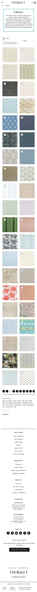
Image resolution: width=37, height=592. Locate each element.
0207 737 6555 (18, 523)
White (3, 402)
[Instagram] (12, 533)
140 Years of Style (18, 487)
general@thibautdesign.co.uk (18, 521)
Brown (30, 402)
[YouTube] (16, 533)
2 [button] (13, 391)
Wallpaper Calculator (18, 473)
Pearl (3, 407)
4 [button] (20, 391)
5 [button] (23, 391)
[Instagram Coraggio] (28, 533)
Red (6, 400)
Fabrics (18, 445)
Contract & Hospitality (18, 493)
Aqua (23, 400)
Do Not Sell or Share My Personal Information (25, 588)
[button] (30, 391)
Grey (3, 404)
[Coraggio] (18, 577)
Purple (30, 400)
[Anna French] (18, 568)
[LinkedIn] (20, 533)
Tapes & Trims (18, 448)
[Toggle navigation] (3, 2)
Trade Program (18, 467)
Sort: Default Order (10, 43)
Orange (10, 400)
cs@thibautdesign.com (18, 508)
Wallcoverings (18, 442)
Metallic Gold (30, 404)
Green (19, 400)
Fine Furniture (18, 451)
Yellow (15, 400)
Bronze (11, 404)
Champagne (17, 404)
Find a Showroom (18, 436)
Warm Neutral (17, 402)
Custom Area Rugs (18, 454)
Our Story (18, 484)
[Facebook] (8, 533)
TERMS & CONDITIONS (12, 588)
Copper (24, 404)
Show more (5, 414)
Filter (7, 38)
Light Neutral (9, 402)
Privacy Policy (5, 588)
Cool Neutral (25, 402)
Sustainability (18, 490)
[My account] (35, 2)
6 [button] (27, 391)
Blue (27, 400)
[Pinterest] (24, 533)
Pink (3, 400)
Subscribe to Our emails (19, 549)
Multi (15, 407)
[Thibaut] (18, 572)
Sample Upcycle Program (18, 470)
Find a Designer (18, 439)
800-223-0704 (18, 509)
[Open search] (32, 2)
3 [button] (17, 391)
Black (7, 404)
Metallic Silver (9, 407)
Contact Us (18, 464)
